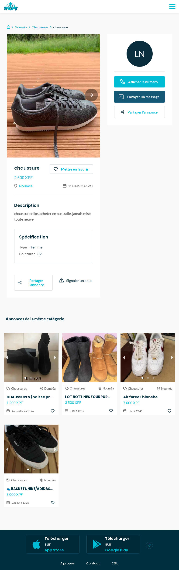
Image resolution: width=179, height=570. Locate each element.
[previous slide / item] (7, 357)
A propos (67, 563)
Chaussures (40, 27)
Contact (93, 563)
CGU (114, 563)
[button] (25, 378)
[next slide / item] (91, 95)
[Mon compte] (172, 6)
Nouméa (21, 27)
